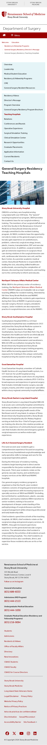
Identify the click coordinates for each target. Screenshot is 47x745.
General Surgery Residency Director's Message (21, 50)
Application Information (14, 152)
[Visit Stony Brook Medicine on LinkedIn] (35, 733)
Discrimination (10, 717)
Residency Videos (11, 95)
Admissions (9, 636)
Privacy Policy (26, 696)
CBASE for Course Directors (16, 672)
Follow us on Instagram (13, 581)
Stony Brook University (14, 681)
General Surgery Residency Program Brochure (23, 109)
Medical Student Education (15, 74)
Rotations (8, 119)
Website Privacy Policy (13, 701)
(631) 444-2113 (12, 601)
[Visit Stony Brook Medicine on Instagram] (28, 733)
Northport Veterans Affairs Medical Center (20, 280)
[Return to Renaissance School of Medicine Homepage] (4, 35)
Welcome (5, 42)
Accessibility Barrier (12, 722)
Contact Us (9, 161)
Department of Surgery (22, 28)
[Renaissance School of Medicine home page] (23, 14)
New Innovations (11, 657)
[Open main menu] (15, 35)
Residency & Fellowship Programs (16, 46)
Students (8, 631)
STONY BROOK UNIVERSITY (12, 4)
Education (15, 42)
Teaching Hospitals (12, 114)
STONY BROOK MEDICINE (35, 4)
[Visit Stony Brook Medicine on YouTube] (21, 733)
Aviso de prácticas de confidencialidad (20, 712)
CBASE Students (11, 662)
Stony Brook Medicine (13, 686)
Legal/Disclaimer (11, 696)
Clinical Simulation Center (15, 138)
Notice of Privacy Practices (15, 706)
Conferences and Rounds (14, 124)
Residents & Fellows (12, 641)
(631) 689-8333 (12, 591)
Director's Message (12, 100)
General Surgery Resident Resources (19, 88)
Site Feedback (29, 722)
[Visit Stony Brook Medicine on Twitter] (14, 733)
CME (6, 83)
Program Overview (12, 105)
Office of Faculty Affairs (14, 646)
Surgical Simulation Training (15, 133)
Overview (8, 64)
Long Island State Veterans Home (18, 691)
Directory (8, 651)
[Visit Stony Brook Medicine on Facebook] (7, 733)
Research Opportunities (14, 142)
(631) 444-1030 (12, 610)
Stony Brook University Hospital (16, 208)
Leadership (9, 69)
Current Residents (12, 156)
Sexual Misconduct (27, 717)
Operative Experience (13, 128)
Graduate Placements (13, 147)
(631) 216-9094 (12, 622)
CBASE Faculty (10, 667)
